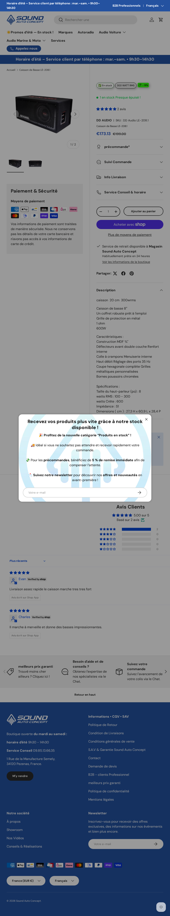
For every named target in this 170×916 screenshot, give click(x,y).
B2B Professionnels (127, 5)
